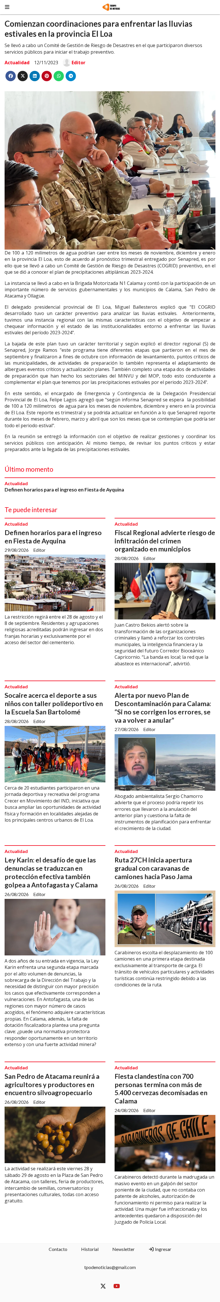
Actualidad (17, 62)
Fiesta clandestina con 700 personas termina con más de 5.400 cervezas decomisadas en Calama (161, 1088)
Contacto (58, 1249)
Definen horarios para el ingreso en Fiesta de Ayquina (64, 490)
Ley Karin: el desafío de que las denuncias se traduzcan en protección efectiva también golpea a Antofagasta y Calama (51, 872)
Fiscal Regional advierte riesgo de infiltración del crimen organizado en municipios (165, 540)
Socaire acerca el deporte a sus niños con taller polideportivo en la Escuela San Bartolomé (54, 703)
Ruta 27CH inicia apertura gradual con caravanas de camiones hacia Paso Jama (153, 868)
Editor (78, 62)
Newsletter (123, 1249)
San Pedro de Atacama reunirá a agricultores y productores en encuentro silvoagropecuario (52, 1084)
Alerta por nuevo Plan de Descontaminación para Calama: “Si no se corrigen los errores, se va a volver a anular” (163, 707)
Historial (90, 1249)
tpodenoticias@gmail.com (110, 1267)
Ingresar (162, 1249)
